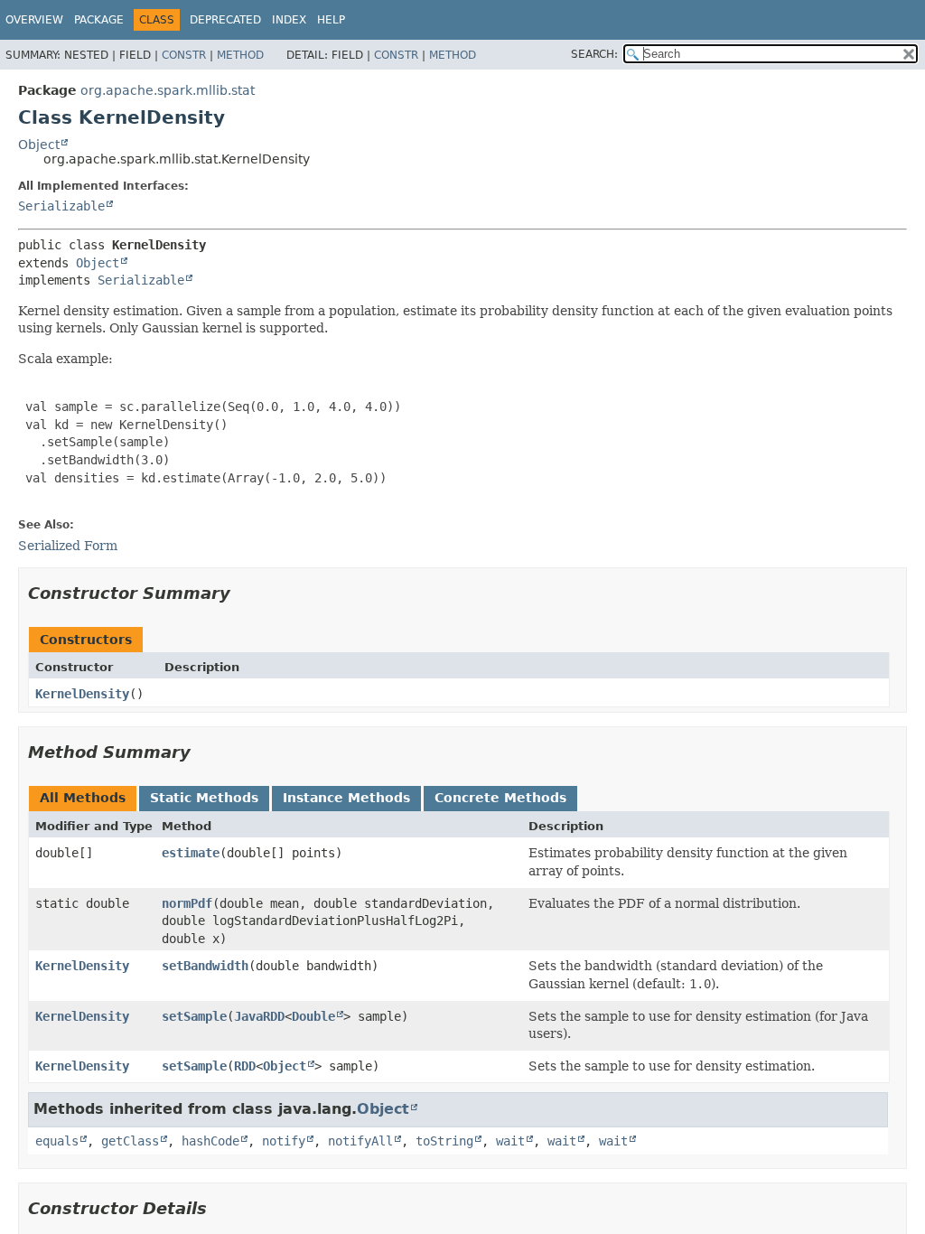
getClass (130, 1141)
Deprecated (225, 20)
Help (331, 20)
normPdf (187, 903)
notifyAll (360, 1141)
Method (240, 55)
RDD (245, 1066)
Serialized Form (67, 545)
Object (39, 144)
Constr (184, 55)
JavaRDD (259, 1016)
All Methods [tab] (83, 797)
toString (444, 1141)
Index (289, 20)
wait (510, 1141)
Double (313, 1016)
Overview (34, 20)
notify (283, 1141)
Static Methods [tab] (204, 797)
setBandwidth (205, 965)
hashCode (210, 1141)
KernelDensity (82, 694)
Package (99, 20)
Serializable (61, 206)
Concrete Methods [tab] (500, 797)
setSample (194, 1016)
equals (57, 1141)
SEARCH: (594, 54)
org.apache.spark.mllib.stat (167, 90)
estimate (191, 853)
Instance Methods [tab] (346, 797)
